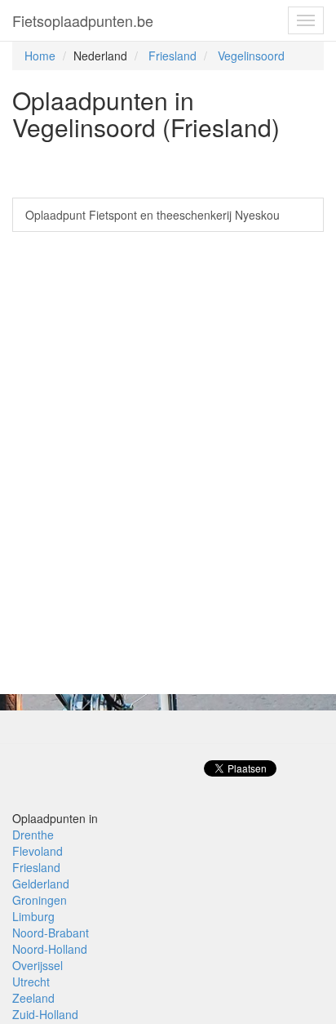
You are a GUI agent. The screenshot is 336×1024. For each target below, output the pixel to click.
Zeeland (33, 998)
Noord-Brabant (50, 932)
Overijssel (37, 965)
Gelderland (40, 883)
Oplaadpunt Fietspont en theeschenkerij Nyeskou (152, 215)
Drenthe (33, 834)
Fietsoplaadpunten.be (82, 20)
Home (39, 55)
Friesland (172, 55)
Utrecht (31, 981)
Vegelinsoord (251, 55)
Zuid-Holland (45, 1014)
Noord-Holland (49, 949)
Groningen (39, 900)
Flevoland (37, 851)
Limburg (33, 916)
